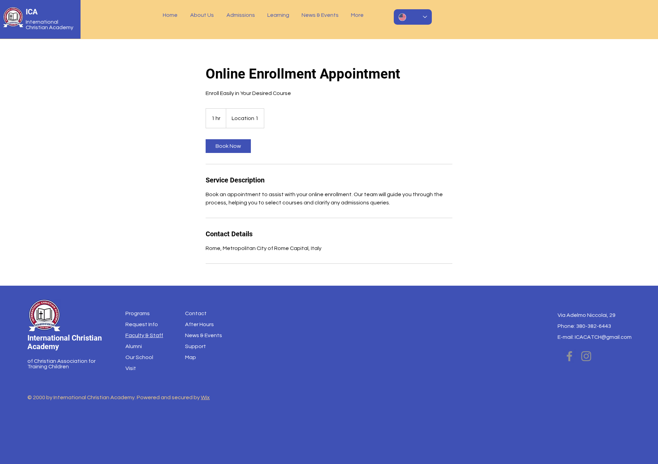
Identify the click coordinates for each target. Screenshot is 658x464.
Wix (205, 397)
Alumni (133, 346)
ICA (32, 12)
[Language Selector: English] (413, 17)
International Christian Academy (49, 24)
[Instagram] (586, 356)
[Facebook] (569, 356)
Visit (130, 368)
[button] (203, 15)
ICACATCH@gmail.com (603, 337)
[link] (228, 146)
